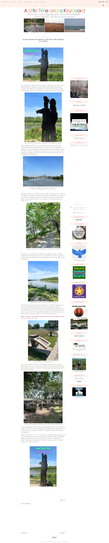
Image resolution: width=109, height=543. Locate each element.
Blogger (82, 204)
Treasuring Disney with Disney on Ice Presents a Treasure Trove (79, 121)
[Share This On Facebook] (61, 500)
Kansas (39, 37)
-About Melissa (5, 1)
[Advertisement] (79, 56)
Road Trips (13, 1)
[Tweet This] (63, 500)
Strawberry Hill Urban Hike (29, 318)
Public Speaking (28, 1)
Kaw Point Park (37, 434)
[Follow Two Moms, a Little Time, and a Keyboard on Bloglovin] (79, 336)
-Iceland (20, 1)
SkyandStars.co (65, 541)
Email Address (79, 378)
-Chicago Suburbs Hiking (40, 1)
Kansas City (45, 37)
